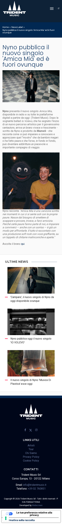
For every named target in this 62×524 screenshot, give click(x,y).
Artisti (31, 445)
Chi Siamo (31, 453)
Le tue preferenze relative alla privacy (34, 514)
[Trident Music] (14, 8)
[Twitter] (30, 430)
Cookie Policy (31, 460)
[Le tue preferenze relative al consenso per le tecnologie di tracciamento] (6, 518)
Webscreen (37, 505)
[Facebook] (25, 430)
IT (59, 8)
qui (22, 243)
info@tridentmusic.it (34, 484)
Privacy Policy (31, 456)
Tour (31, 449)
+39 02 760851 (37, 488)
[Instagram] (36, 430)
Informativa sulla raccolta (19, 520)
